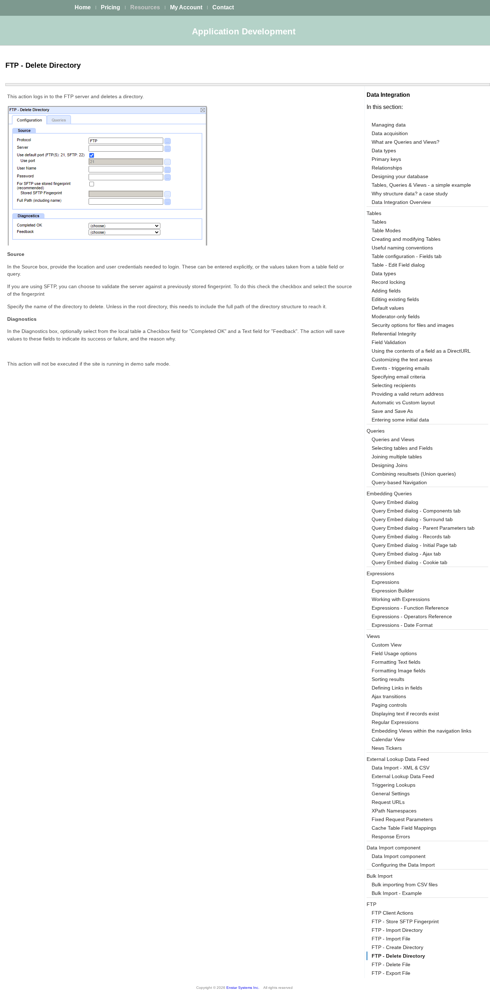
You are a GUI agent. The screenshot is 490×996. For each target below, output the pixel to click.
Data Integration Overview (401, 202)
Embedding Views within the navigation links (421, 731)
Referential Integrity (394, 334)
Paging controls (389, 705)
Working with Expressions (401, 599)
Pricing (110, 7)
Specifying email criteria (398, 377)
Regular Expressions (395, 722)
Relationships (387, 168)
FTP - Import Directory (397, 930)
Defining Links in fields (397, 688)
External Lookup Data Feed (403, 776)
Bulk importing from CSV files (405, 884)
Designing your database (400, 176)
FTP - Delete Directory (398, 956)
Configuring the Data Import (403, 865)
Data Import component (393, 847)
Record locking (388, 282)
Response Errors (391, 836)
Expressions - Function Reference (410, 608)
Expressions (385, 582)
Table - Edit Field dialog (398, 265)
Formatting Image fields (398, 670)
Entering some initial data (400, 420)
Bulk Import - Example (397, 893)
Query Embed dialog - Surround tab (412, 519)
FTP (371, 904)
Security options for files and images (413, 325)
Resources (145, 7)
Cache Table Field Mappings (404, 828)
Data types (384, 150)
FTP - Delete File (391, 964)
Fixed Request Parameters (402, 819)
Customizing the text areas (402, 359)
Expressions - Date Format (402, 625)
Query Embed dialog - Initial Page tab (414, 545)
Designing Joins (389, 465)
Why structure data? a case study (410, 193)
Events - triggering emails (400, 368)
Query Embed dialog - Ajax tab (406, 554)
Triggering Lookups (393, 785)
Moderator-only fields (396, 316)
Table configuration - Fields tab (407, 256)
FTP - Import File (391, 939)
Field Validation (389, 342)
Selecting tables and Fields (402, 448)
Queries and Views (393, 439)
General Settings (391, 793)
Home (83, 7)
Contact (223, 7)
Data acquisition (390, 133)
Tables (379, 222)
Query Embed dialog (395, 502)
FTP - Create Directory (397, 947)
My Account (186, 7)
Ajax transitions (389, 696)
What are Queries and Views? (405, 142)
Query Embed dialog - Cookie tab (409, 562)
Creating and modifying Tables (406, 239)
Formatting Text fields (396, 662)
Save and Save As (392, 411)
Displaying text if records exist (405, 713)
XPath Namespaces (394, 811)
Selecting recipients (394, 385)
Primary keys (386, 159)
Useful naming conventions (402, 248)
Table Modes (386, 230)
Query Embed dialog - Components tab (416, 511)
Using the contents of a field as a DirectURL (421, 351)
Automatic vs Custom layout (403, 402)
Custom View (386, 645)
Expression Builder (393, 591)
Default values (388, 308)
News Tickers (387, 748)
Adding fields (386, 291)
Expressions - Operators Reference (412, 616)
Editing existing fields (395, 299)
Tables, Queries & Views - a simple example (421, 185)
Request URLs (388, 802)
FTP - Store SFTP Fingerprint (405, 921)
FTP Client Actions (392, 913)
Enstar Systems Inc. (242, 988)
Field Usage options (394, 653)
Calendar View (388, 739)
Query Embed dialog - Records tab (411, 536)
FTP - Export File (391, 973)
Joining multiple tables (397, 456)
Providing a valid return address (408, 394)
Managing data (389, 125)
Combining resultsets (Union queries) (414, 474)
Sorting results (388, 679)
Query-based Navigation (399, 482)
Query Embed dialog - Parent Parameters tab (423, 528)
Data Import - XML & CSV (400, 768)
